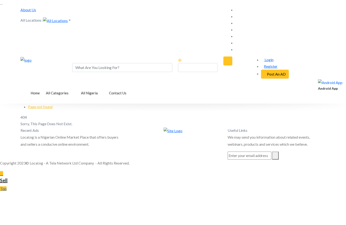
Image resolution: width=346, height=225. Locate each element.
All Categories (57, 93)
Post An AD (276, 74)
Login (269, 59)
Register (271, 66)
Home (35, 93)
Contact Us (117, 93)
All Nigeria (89, 93)
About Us (28, 10)
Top (3, 188)
